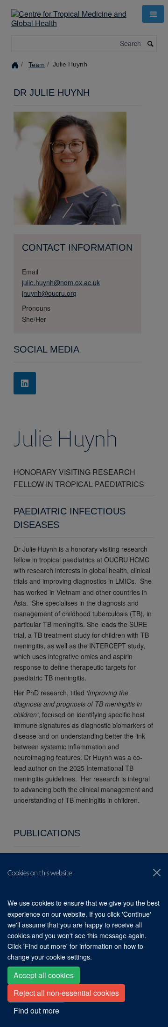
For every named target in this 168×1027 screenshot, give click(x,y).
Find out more (36, 1010)
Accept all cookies (44, 975)
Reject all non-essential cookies (66, 992)
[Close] (156, 872)
